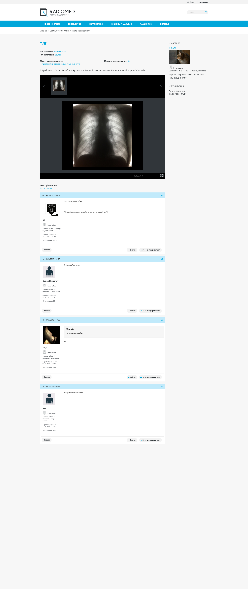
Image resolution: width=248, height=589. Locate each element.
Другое (58, 54)
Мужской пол (60, 51)
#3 (162, 320)
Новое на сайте (52, 24)
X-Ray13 (172, 48)
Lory (44, 347)
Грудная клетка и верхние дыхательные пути (60, 64)
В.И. (44, 408)
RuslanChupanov (50, 281)
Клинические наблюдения (77, 30)
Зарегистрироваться (151, 250)
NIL (44, 220)
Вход (191, 2)
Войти (132, 250)
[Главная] (57, 12)
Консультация (46, 188)
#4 (162, 386)
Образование (96, 24)
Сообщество (74, 24)
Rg (129, 61)
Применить (206, 12)
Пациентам (146, 24)
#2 (162, 259)
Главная (44, 30)
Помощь (164, 24)
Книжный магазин (121, 24)
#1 (162, 195)
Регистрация (202, 2)
